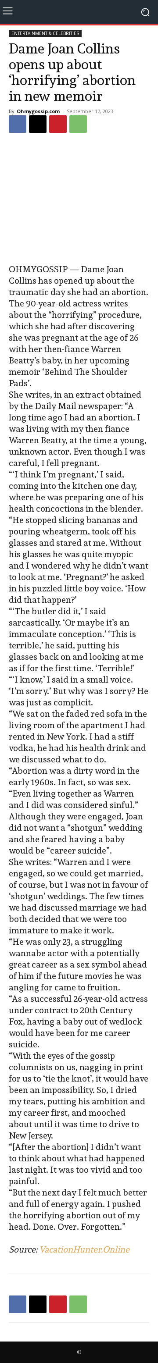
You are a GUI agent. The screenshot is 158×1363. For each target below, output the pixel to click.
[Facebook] (17, 124)
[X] (38, 124)
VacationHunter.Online (84, 1249)
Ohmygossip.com (38, 111)
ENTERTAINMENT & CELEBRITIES (45, 33)
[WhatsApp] (78, 124)
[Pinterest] (58, 124)
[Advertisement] (79, 199)
